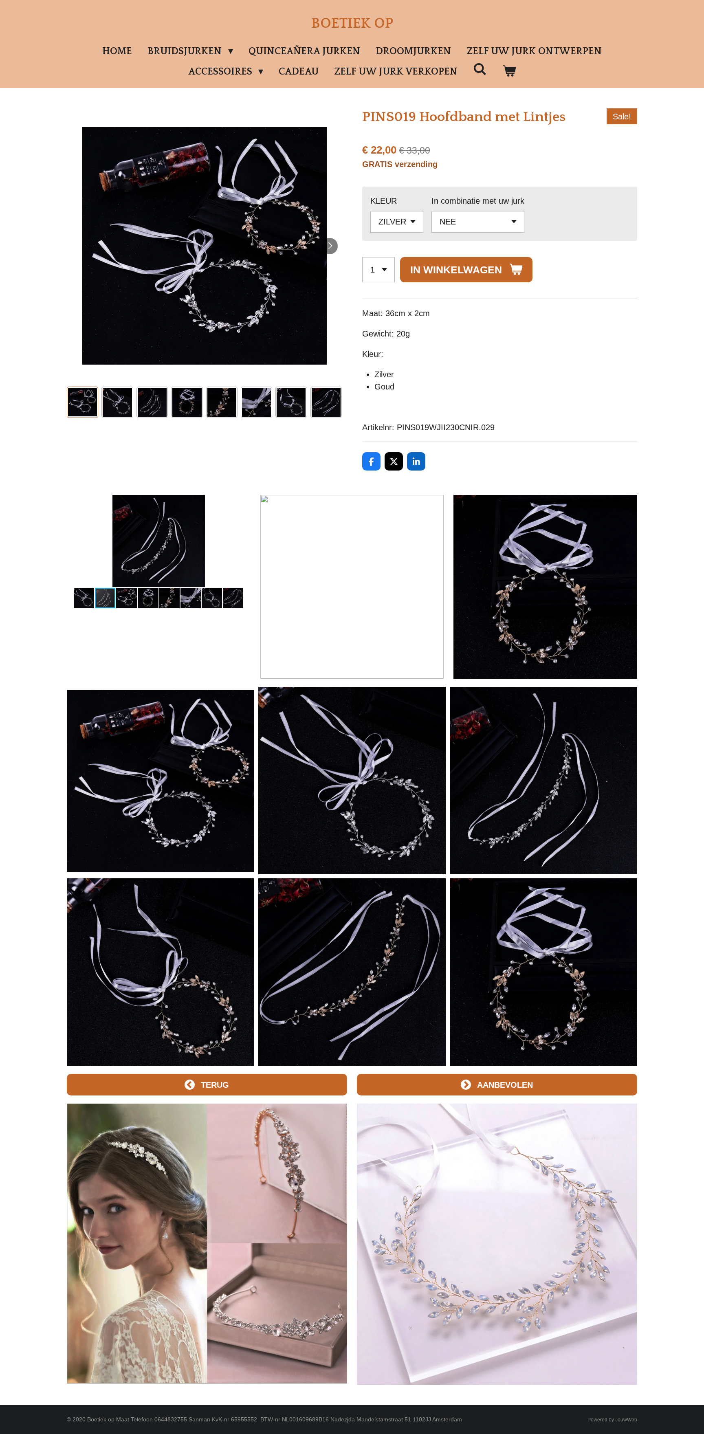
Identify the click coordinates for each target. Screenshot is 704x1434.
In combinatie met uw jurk (477, 200)
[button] (82, 402)
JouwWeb (626, 1419)
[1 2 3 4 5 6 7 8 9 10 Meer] (378, 270)
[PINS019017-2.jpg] (160, 972)
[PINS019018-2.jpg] (352, 972)
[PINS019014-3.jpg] (543, 972)
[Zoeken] (480, 70)
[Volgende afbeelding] (329, 246)
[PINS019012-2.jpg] (543, 780)
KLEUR (383, 200)
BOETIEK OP (352, 23)
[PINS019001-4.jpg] (160, 780)
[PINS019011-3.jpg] (352, 780)
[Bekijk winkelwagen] (509, 72)
